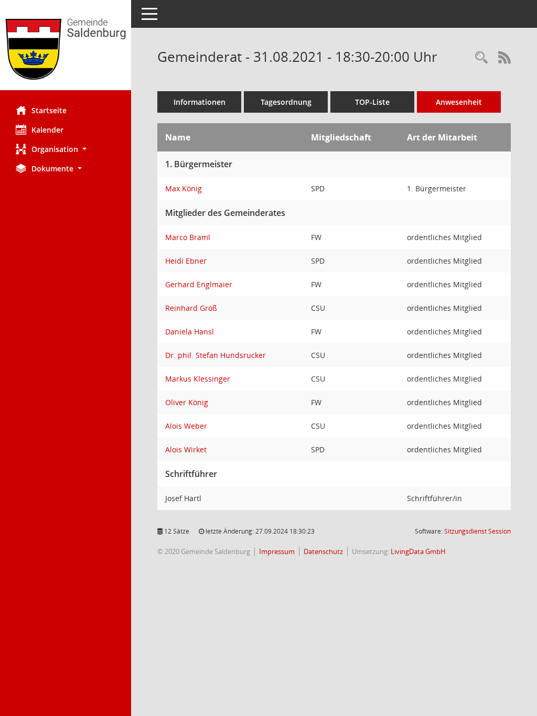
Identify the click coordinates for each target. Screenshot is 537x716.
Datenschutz (323, 551)
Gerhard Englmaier (198, 284)
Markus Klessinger (197, 379)
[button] (65, 149)
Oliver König (186, 402)
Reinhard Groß (191, 308)
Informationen (199, 102)
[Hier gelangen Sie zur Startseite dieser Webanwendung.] (65, 49)
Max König (183, 188)
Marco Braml (187, 237)
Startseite (49, 110)
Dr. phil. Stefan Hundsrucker (215, 355)
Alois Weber (186, 426)
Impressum (277, 551)
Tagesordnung (286, 102)
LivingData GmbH (418, 551)
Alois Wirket (186, 449)
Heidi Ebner (186, 261)
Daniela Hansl (189, 332)
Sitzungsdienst (477, 531)
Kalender (47, 130)
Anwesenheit (459, 102)
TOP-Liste (372, 102)
